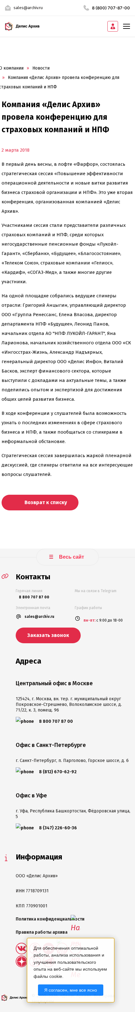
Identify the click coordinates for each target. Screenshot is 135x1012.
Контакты (33, 576)
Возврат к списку (45, 502)
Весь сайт (71, 557)
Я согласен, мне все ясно (70, 990)
